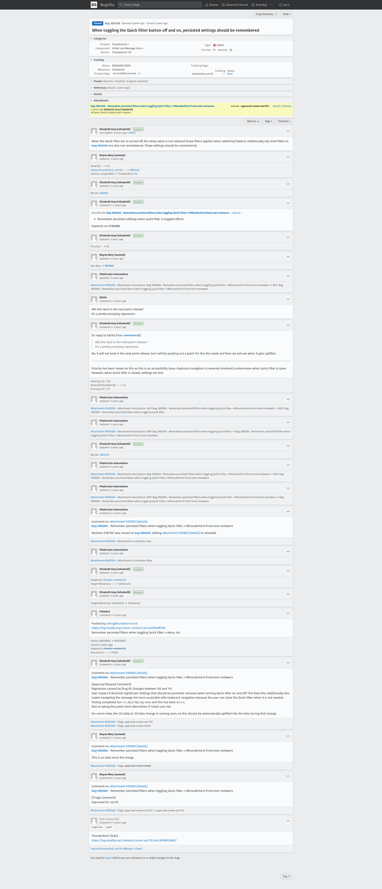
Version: (105, 52)
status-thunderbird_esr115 (106, 169)
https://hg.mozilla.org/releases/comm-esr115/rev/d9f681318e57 (134, 840)
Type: (208, 45)
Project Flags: (102, 73)
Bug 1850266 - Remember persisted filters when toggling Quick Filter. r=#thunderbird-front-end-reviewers (152, 106)
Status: (106, 65)
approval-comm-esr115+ (255, 106)
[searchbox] (160, 5)
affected (134, 169)
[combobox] (160, 5)
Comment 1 (105, 205)
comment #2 (131, 335)
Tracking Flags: (199, 65)
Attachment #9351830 (103, 285)
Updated (104, 159)
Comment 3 (105, 327)
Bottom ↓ (253, 121)
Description (105, 132)
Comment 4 (105, 513)
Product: (105, 44)
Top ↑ (286, 876)
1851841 (104, 193)
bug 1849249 (100, 145)
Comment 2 (105, 301)
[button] (283, 5)
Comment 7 (105, 737)
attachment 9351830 (123, 521)
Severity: (223, 49)
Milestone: (104, 69)
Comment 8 (105, 778)
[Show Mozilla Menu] (94, 5)
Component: (103, 48)
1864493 (104, 454)
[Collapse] (288, 131)
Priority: (206, 49)
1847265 (109, 265)
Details (277, 106)
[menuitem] (212, 5)
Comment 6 (105, 664)
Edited (132, 132)
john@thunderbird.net (121, 623)
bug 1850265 (142, 533)
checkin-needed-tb (114, 579)
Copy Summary (264, 14)
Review (287, 106)
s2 (139, 73)
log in (108, 857)
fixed (230, 73)
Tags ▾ (268, 121)
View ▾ (286, 14)
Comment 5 (105, 615)
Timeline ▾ (284, 121)
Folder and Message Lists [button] (127, 48)
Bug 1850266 (112, 23)
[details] (141, 521)
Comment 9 (105, 822)
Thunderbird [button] (120, 44)
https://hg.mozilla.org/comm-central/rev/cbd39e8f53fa (129, 628)
